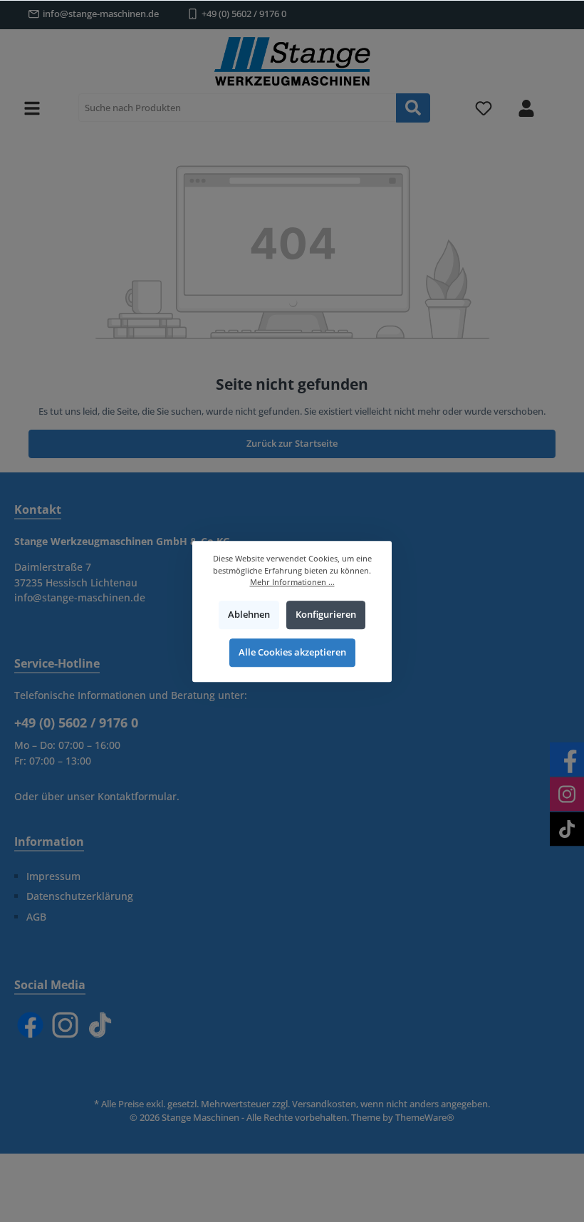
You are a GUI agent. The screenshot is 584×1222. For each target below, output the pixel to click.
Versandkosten (324, 1104)
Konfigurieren (326, 615)
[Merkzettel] (483, 108)
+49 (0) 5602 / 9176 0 (244, 14)
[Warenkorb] (560, 100)
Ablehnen (249, 615)
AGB (36, 916)
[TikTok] (100, 1025)
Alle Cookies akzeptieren (292, 652)
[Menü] (32, 108)
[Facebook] (30, 1025)
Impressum (53, 876)
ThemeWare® (424, 1118)
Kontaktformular (137, 796)
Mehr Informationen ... (292, 581)
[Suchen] (413, 108)
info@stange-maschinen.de (101, 14)
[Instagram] (65, 1025)
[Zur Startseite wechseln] (292, 61)
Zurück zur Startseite (292, 443)
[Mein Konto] (526, 108)
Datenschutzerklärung (79, 896)
